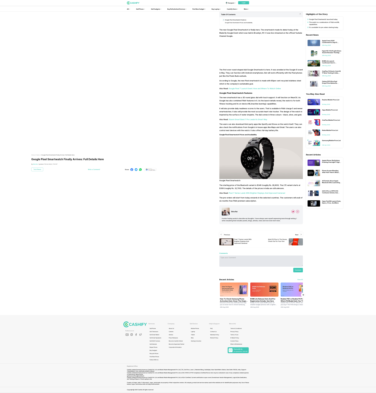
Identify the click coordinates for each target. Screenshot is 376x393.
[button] (243, 2)
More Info (232, 323)
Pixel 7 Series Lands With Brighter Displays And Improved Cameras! (257, 193)
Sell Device (194, 323)
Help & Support (214, 323)
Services (151, 323)
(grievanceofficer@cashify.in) (135, 376)
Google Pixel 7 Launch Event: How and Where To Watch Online (255, 88)
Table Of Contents (228, 14)
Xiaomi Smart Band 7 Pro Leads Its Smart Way (248, 119)
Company (171, 323)
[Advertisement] (261, 53)
